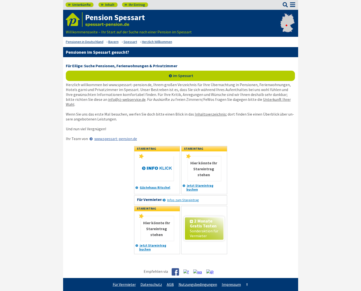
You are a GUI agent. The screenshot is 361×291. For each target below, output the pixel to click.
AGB (170, 284)
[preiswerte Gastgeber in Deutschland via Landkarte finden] (287, 26)
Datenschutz (151, 284)
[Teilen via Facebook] (177, 272)
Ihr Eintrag (135, 4)
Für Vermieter (124, 284)
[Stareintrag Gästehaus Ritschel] (141, 157)
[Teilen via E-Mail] (211, 271)
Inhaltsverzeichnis (210, 114)
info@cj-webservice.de (127, 99)
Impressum (231, 284)
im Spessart (183, 75)
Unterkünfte (79, 4)
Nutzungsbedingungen (198, 284)
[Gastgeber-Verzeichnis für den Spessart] (74, 19)
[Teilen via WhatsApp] (199, 271)
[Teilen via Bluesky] (188, 271)
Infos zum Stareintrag (183, 200)
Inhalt (107, 4)
